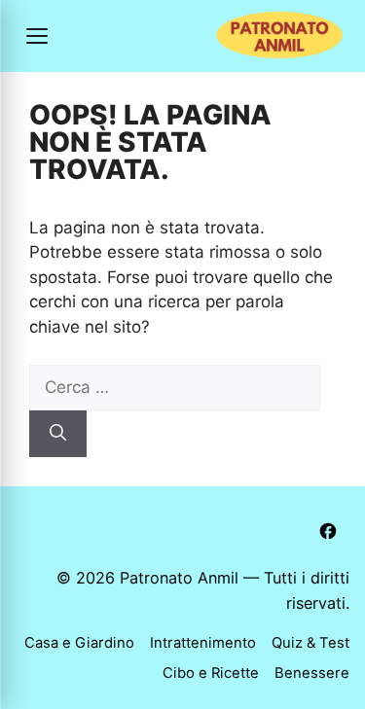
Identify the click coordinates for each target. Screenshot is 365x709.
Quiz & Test (310, 643)
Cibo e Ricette (211, 673)
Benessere (311, 673)
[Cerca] (58, 433)
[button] (37, 36)
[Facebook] (328, 531)
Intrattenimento (203, 643)
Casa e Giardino (79, 643)
